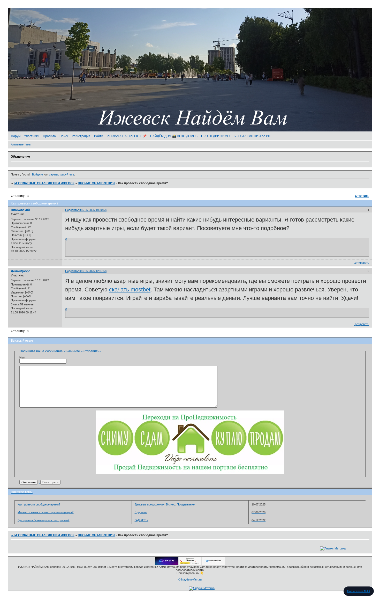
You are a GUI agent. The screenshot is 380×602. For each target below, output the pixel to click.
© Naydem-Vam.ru (190, 579)
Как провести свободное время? (39, 504)
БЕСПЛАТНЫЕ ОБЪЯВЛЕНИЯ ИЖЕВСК (44, 183)
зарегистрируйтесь (61, 174)
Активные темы (21, 144)
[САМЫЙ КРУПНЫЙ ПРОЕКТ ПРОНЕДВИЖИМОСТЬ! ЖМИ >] (190, 472)
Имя (22, 357)
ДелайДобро (20, 271)
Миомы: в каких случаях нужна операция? (45, 512)
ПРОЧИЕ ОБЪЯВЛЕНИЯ (96, 183)
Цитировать (361, 262)
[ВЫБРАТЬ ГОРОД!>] (190, 563)
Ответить (362, 196)
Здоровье (141, 512)
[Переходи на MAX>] (166, 563)
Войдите (37, 174)
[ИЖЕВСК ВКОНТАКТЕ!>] (213, 563)
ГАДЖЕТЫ (141, 520)
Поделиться (73, 209)
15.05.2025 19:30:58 (94, 209)
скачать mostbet (129, 289)
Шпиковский (20, 210)
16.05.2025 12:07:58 (94, 271)
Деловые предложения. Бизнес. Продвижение (165, 504)
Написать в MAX (358, 591)
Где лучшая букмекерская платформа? (43, 520)
